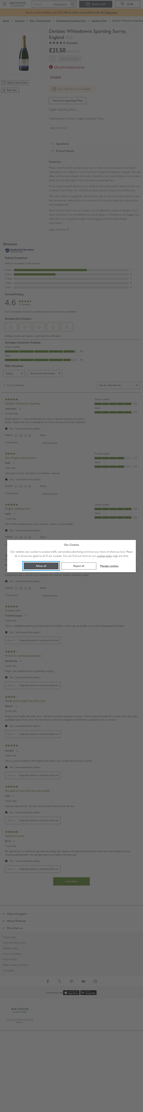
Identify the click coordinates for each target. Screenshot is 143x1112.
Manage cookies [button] (109, 566)
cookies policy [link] (104, 555)
